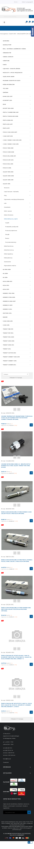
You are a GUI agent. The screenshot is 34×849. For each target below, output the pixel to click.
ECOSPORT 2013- (7, 100)
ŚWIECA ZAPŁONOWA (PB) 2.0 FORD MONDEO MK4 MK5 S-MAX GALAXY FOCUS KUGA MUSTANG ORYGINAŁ (16, 609)
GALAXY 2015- (6, 183)
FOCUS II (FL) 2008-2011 (9, 156)
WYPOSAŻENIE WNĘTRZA (10, 265)
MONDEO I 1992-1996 (8, 293)
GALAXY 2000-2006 (8, 175)
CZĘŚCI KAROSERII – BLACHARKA (11, 191)
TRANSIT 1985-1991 (8, 329)
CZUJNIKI (7, 222)
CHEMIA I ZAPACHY (8, 56)
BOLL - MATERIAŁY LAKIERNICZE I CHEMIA (14, 48)
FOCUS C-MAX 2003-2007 (10, 132)
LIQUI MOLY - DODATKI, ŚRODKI (11, 68)
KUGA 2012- (6, 285)
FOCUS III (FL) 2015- (8, 164)
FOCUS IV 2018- (7, 167)
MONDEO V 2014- (7, 309)
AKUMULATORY (7, 44)
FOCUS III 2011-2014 (8, 160)
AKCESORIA (6, 40)
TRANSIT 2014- (7, 348)
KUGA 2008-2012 (7, 281)
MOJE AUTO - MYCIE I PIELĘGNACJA (12, 72)
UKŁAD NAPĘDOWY (8, 254)
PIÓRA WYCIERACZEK (9, 84)
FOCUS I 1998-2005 (8, 148)
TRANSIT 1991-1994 (8, 333)
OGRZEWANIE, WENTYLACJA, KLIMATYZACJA (14, 199)
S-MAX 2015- (6, 325)
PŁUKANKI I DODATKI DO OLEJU (11, 80)
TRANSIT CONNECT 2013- (10, 360)
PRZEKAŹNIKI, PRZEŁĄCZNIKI (11, 226)
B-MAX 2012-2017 (7, 96)
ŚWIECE (7, 238)
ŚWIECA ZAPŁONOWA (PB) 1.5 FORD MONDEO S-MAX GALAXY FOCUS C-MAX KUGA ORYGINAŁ (16, 512)
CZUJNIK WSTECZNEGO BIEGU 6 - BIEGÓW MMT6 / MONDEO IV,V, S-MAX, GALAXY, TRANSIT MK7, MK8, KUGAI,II (15, 465)
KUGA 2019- (6, 289)
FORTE (4, 64)
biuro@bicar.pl (7, 758)
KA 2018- (5, 277)
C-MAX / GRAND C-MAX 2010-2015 (12, 140)
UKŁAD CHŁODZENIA (8, 215)
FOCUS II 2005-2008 (8, 152)
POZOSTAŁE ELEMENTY (10, 242)
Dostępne (16, 374)
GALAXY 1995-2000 (8, 171)
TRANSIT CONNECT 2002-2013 (11, 356)
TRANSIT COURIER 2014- (9, 364)
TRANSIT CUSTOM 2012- (9, 352)
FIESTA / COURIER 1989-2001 (10, 112)
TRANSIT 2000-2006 (8, 341)
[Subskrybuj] (29, 812)
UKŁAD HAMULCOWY (8, 246)
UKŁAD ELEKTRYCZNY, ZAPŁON (11, 218)
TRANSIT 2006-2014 (8, 345)
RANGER (5, 317)
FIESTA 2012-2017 (8, 124)
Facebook (6, 762)
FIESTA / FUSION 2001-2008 (10, 116)
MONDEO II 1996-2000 (9, 297)
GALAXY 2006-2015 (8, 179)
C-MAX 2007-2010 (8, 136)
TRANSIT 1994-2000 (8, 337)
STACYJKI (7, 234)
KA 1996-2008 (7, 269)
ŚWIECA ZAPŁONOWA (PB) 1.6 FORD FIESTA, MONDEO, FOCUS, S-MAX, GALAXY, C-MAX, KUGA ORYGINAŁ (16, 560)
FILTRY (5, 195)
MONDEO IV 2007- (8, 305)
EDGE (4, 104)
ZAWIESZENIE (7, 261)
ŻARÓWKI (5, 92)
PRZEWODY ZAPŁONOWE (11, 230)
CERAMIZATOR (7, 52)
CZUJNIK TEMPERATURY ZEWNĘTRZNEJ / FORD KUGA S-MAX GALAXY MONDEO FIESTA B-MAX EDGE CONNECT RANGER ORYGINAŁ (16, 418)
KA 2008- (5, 273)
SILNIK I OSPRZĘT (8, 211)
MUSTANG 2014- (7, 313)
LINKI (5, 203)
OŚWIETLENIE (7, 207)
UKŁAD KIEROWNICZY (9, 250)
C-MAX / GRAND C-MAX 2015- (11, 144)
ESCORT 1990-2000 (8, 108)
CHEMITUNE (6, 60)
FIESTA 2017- (6, 128)
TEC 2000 (5, 88)
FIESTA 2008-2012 (8, 120)
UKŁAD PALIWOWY (8, 257)
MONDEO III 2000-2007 (9, 301)
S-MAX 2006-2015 (7, 321)
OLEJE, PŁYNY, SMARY (8, 76)
